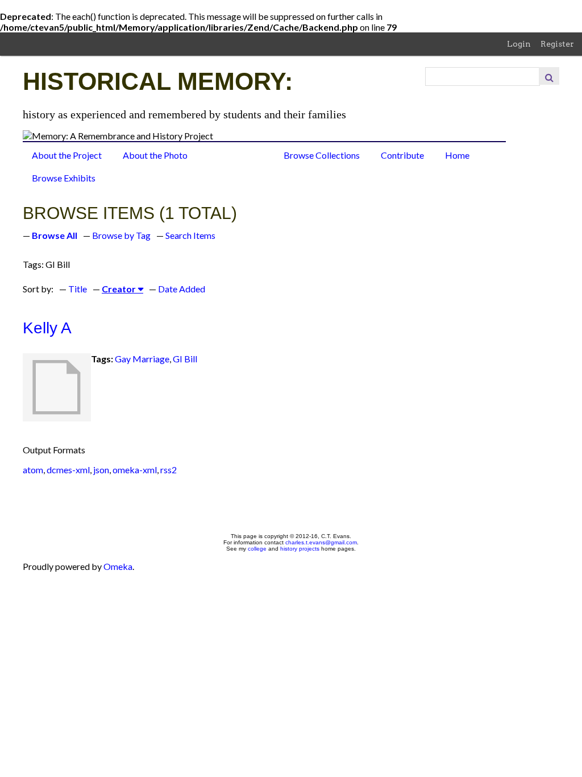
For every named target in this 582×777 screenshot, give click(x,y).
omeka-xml (135, 469)
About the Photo (155, 155)
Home (457, 155)
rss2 (168, 469)
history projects (299, 548)
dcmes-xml (68, 469)
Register (557, 43)
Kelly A (47, 328)
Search (549, 76)
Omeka (117, 566)
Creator (119, 288)
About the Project (67, 155)
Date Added (181, 288)
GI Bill (185, 358)
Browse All (54, 235)
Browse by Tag (121, 235)
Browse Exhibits (63, 177)
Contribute (402, 155)
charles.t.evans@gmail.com (321, 542)
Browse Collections (322, 155)
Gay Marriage (142, 358)
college (257, 548)
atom (33, 469)
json (101, 469)
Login (519, 43)
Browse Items (236, 155)
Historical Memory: (158, 81)
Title (77, 288)
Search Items (190, 235)
